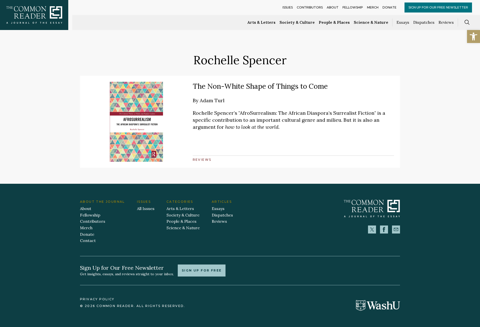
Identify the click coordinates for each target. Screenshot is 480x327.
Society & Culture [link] (297, 22)
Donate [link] (389, 7)
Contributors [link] (310, 7)
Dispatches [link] (423, 22)
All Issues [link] (145, 208)
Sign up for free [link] (202, 270)
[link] (473, 36)
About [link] (332, 7)
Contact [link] (88, 240)
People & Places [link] (334, 22)
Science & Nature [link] (371, 22)
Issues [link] (287, 7)
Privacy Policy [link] (97, 299)
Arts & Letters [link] (262, 22)
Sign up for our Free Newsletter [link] (438, 7)
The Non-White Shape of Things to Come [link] (260, 86)
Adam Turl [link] (212, 100)
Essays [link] (402, 22)
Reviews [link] (446, 22)
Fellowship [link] (352, 7)
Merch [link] (372, 7)
